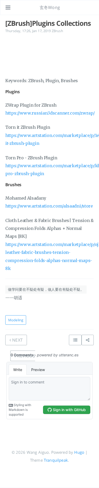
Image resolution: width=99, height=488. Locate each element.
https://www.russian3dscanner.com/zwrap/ (50, 113)
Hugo (79, 452)
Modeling (15, 320)
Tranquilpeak (56, 460)
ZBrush (57, 30)
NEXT (17, 340)
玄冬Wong (50, 7)
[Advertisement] (49, 54)
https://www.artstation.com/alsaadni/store (49, 206)
